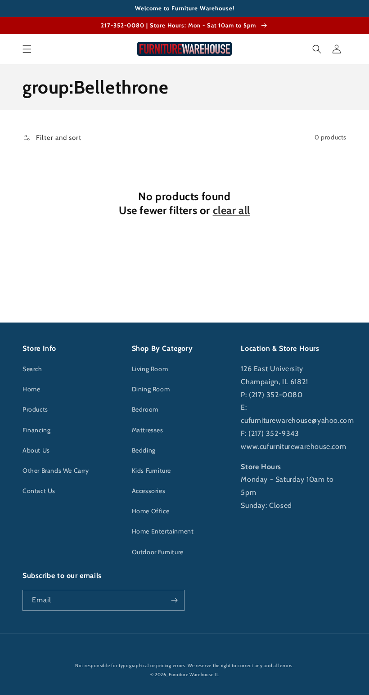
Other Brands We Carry (55, 470)
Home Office (151, 511)
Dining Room (151, 389)
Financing (36, 430)
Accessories (149, 491)
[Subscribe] (174, 600)
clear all (231, 210)
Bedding (144, 450)
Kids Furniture (151, 470)
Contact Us (38, 491)
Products (35, 409)
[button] (27, 49)
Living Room (150, 369)
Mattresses (147, 430)
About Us (36, 450)
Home (31, 389)
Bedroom (145, 409)
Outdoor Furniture (158, 552)
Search (32, 369)
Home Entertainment (163, 531)
